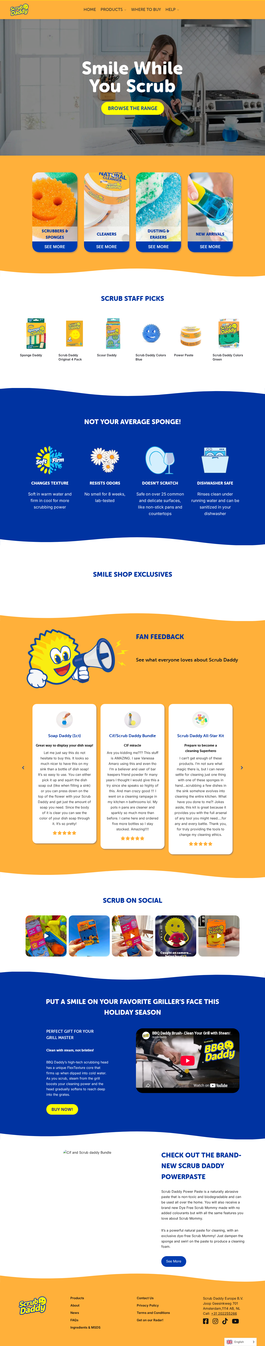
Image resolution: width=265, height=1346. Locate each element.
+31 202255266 (224, 1313)
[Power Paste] (190, 333)
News (74, 1313)
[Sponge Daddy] (36, 333)
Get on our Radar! (150, 1320)
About (74, 1305)
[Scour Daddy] (113, 333)
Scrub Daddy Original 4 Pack (70, 357)
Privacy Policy (148, 1305)
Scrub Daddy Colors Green (228, 357)
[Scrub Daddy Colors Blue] (152, 333)
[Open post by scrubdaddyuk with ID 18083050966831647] (132, 936)
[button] (23, 768)
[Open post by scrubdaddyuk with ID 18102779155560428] (46, 936)
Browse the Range (132, 108)
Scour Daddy (107, 355)
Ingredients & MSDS (85, 1327)
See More (173, 1261)
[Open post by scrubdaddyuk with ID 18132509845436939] (89, 936)
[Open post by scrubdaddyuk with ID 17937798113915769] (218, 936)
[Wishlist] (46, 324)
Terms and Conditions (153, 1313)
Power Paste (183, 355)
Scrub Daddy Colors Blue (151, 357)
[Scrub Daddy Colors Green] (229, 333)
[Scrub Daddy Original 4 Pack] (74, 333)
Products (77, 1298)
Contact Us (145, 1298)
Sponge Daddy (31, 355)
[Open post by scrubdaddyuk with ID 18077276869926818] (175, 936)
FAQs (74, 1320)
